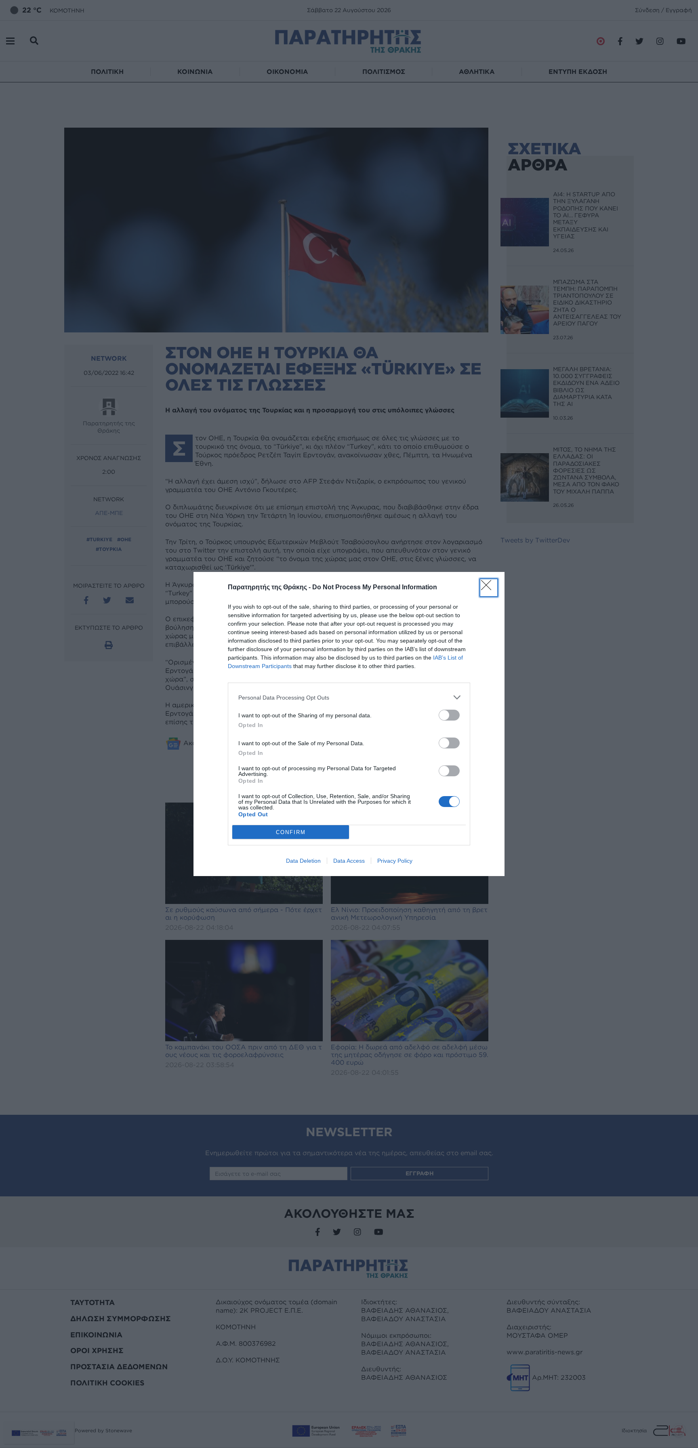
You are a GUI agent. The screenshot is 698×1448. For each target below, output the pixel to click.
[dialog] (349, 724)
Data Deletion (303, 860)
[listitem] (349, 697)
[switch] (449, 715)
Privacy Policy (394, 860)
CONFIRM (291, 832)
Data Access (349, 860)
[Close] (488, 587)
